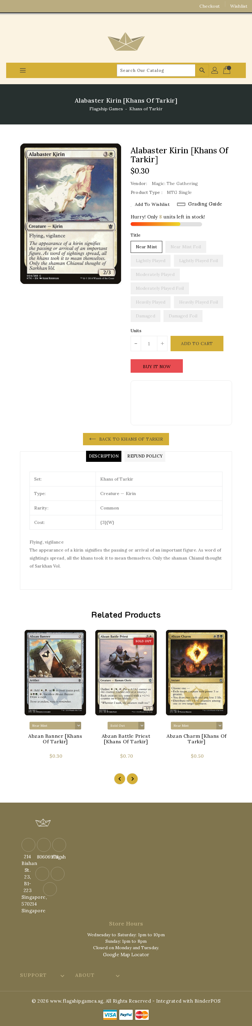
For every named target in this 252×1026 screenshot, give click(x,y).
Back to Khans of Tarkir (131, 439)
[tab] (103, 456)
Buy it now (157, 366)
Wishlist (238, 6)
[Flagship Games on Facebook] (9, 6)
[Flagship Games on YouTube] (33, 6)
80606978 (43, 857)
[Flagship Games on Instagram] (21, 6)
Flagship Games (106, 109)
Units (136, 330)
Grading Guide (205, 204)
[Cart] (227, 70)
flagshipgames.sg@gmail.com (58, 857)
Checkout (209, 6)
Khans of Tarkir (146, 109)
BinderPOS (208, 1001)
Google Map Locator (126, 954)
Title (136, 235)
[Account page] (215, 70)
